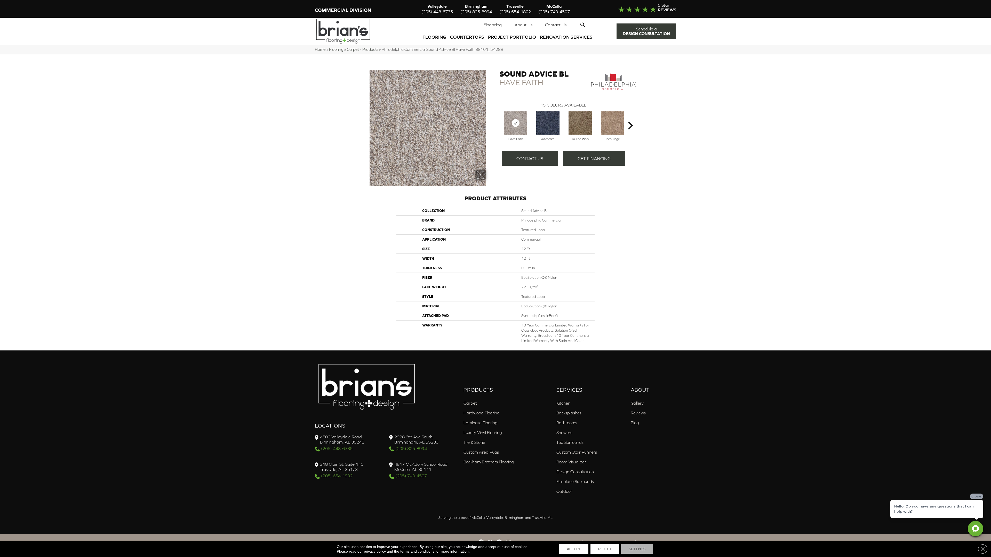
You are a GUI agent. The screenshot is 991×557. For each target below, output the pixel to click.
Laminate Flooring (480, 422)
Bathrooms (566, 422)
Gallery (637, 403)
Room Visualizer (571, 462)
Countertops (467, 37)
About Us (523, 24)
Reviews (638, 413)
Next (630, 117)
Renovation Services (566, 37)
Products (370, 49)
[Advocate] (548, 123)
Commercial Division (343, 10)
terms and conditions (417, 551)
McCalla (554, 9)
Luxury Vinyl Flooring (482, 432)
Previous (497, 117)
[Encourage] (612, 123)
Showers (564, 432)
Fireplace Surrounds (575, 481)
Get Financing (594, 158)
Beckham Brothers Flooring (488, 462)
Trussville (515, 9)
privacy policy (375, 551)
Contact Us (555, 24)
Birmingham (476, 9)
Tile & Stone (474, 442)
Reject (604, 549)
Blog (635, 422)
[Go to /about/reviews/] (636, 9)
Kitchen (563, 403)
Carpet (353, 49)
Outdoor (564, 491)
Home (320, 49)
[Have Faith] (516, 123)
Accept (574, 549)
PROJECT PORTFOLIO (512, 37)
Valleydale (437, 9)
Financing (492, 24)
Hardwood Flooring (481, 413)
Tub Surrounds (570, 442)
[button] (583, 24)
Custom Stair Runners (576, 452)
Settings (637, 549)
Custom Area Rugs (481, 452)
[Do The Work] (580, 123)
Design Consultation (575, 471)
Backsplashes (568, 413)
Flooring (434, 37)
